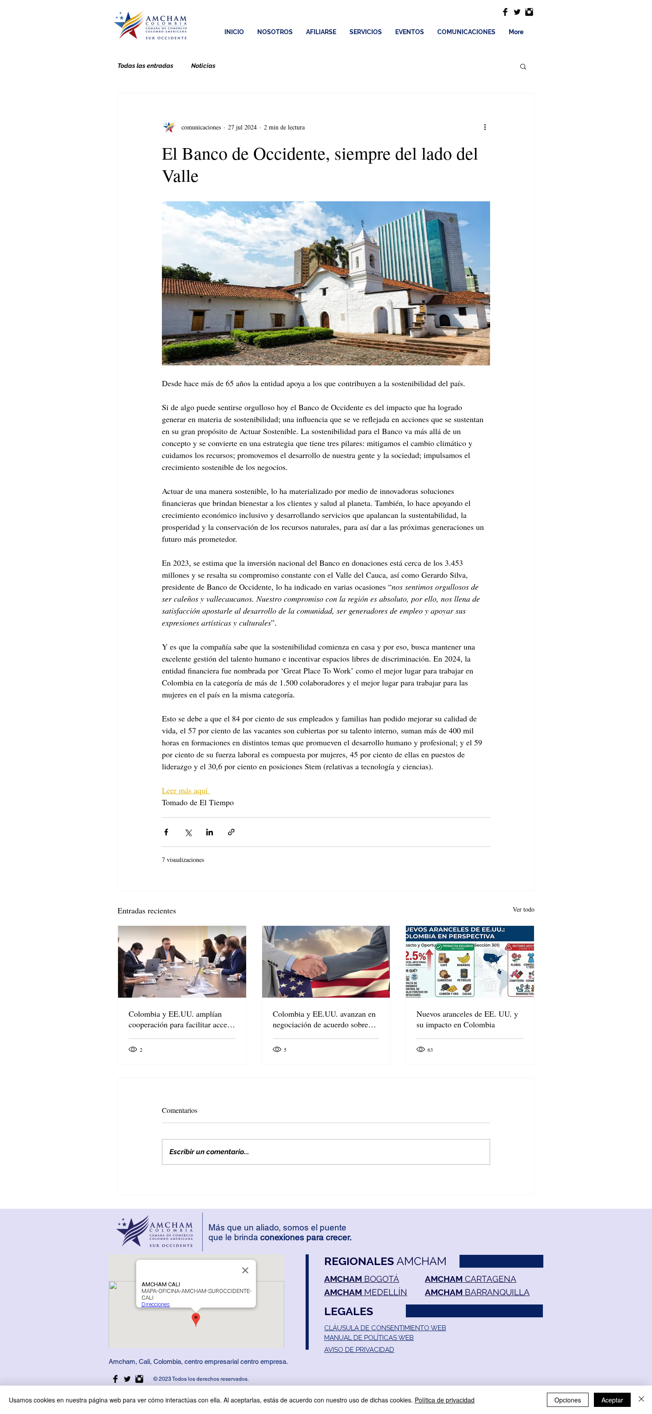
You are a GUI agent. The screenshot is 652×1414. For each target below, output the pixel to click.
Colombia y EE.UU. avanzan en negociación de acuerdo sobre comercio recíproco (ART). (324, 1019)
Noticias (203, 65)
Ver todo (523, 909)
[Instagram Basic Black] (529, 12)
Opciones (567, 1399)
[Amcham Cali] (505, 12)
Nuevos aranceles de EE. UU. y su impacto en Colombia (467, 1019)
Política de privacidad (445, 1399)
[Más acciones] (484, 126)
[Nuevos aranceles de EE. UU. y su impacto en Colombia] (470, 962)
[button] (523, 66)
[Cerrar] (641, 1400)
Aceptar (612, 1399)
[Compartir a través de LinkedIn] (209, 832)
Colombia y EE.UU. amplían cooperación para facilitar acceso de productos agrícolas (181, 1019)
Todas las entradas (145, 65)
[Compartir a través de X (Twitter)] (188, 832)
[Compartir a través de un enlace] (231, 832)
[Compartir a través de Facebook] (166, 832)
